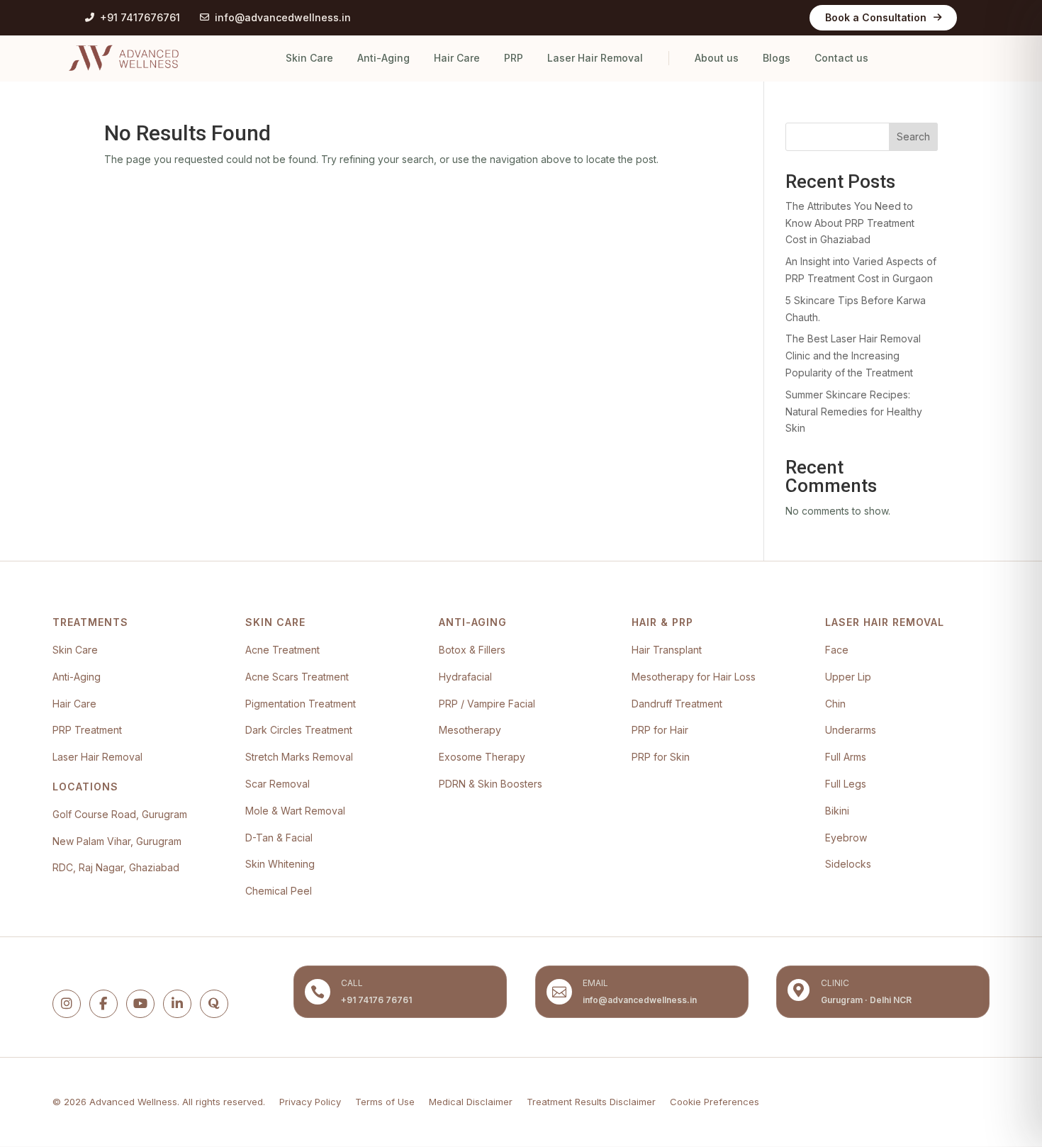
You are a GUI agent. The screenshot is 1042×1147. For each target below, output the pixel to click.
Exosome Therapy (482, 757)
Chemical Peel (278, 891)
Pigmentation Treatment (300, 704)
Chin (835, 704)
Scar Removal (277, 784)
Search (913, 136)
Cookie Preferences (714, 1101)
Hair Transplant (667, 650)
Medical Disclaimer (470, 1101)
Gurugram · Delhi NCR (866, 1000)
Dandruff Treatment (677, 704)
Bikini (837, 811)
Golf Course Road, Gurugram (119, 814)
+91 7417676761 (140, 17)
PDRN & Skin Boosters (490, 784)
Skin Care (309, 58)
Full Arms (845, 757)
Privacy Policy (310, 1101)
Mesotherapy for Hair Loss (694, 677)
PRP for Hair (660, 730)
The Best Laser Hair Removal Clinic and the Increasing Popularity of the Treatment (853, 355)
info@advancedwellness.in (283, 17)
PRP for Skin (661, 757)
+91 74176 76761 (376, 1000)
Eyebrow (846, 838)
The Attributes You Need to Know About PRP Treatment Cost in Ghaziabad (849, 223)
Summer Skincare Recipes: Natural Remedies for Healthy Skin (853, 411)
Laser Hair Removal (595, 58)
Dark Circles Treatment (298, 730)
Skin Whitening (280, 864)
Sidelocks (848, 864)
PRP (513, 58)
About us (717, 58)
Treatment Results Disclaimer (591, 1101)
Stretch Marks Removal (299, 757)
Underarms (850, 730)
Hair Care (457, 58)
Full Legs (845, 784)
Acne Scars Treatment (297, 677)
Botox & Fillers (472, 650)
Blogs (776, 58)
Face (836, 650)
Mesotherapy (470, 730)
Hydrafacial (465, 677)
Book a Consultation (875, 17)
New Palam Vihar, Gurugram (116, 841)
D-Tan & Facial (279, 838)
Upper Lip (848, 677)
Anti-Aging (383, 58)
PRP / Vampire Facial (487, 704)
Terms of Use (385, 1101)
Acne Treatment (282, 650)
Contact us (841, 58)
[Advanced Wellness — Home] (123, 58)
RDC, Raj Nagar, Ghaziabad (115, 867)
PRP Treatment (87, 730)
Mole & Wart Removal (295, 811)
